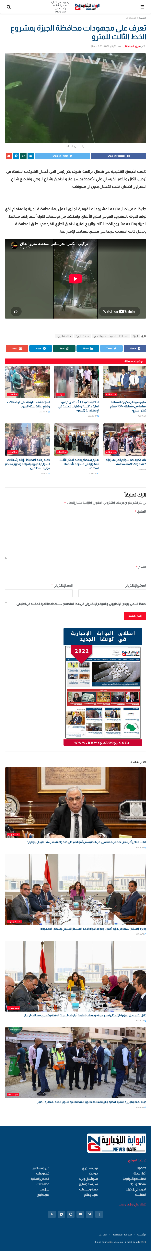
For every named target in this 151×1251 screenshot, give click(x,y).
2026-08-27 (92, 416)
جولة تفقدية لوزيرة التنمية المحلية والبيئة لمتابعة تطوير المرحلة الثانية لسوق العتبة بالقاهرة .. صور (91, 1101)
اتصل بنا (103, 1234)
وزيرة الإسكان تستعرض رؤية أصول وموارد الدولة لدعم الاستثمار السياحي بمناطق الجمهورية (93, 928)
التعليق (140, 511)
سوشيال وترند (88, 1178)
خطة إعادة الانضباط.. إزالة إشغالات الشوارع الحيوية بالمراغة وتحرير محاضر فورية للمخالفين (27, 464)
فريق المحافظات (131, 46)
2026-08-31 (142, 416)
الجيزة (135, 336)
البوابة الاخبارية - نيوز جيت (126, 1242)
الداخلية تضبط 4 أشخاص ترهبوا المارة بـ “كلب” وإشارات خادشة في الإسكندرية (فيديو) (78, 406)
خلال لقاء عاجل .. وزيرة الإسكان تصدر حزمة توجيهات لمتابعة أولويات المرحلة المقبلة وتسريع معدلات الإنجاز (85, 1015)
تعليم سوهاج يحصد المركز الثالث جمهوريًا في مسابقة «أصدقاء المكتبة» (79, 464)
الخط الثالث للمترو (119, 336)
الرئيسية (141, 1234)
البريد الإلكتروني (62, 585)
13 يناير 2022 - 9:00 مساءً (103, 46)
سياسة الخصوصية (122, 1234)
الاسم (141, 567)
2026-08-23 (92, 473)
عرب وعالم (91, 1194)
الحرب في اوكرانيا (136, 1189)
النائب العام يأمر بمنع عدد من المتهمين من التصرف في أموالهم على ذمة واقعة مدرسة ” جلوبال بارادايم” (86, 842)
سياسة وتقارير (88, 1184)
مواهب (44, 1189)
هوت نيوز (43, 1194)
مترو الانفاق (100, 336)
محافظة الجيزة (64, 336)
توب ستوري (13, 834)
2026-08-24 (141, 469)
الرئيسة (142, 18)
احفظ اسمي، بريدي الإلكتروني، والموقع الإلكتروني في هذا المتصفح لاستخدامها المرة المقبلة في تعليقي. (81, 603)
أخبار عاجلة (13, 1094)
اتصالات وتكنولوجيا (134, 1178)
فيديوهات (42, 1173)
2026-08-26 (43, 412)
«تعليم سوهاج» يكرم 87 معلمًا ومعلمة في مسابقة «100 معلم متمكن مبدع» (129, 406)
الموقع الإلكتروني (135, 585)
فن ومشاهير (40, 1168)
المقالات (140, 1194)
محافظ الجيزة (82, 336)
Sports (141, 1168)
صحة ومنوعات (88, 1189)
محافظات (131, 18)
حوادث (60, 394)
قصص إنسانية (39, 1178)
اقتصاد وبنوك (14, 921)
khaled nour (100, 1242)
